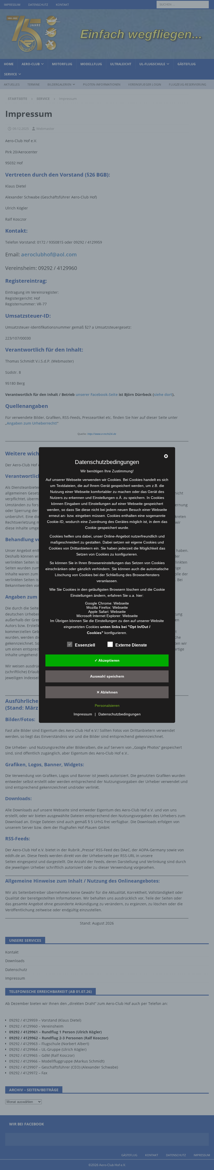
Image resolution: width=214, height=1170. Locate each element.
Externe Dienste (131, 645)
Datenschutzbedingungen (119, 714)
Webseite (121, 603)
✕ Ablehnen (107, 692)
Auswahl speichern (107, 676)
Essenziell (85, 645)
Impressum (83, 714)
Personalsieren (107, 706)
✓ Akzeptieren (107, 660)
